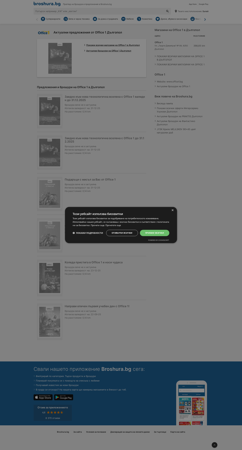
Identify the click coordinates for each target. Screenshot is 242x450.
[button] (88, 232)
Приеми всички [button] (154, 233)
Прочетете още (113, 225)
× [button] (172, 210)
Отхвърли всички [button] (122, 233)
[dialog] (121, 225)
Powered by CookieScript (158, 240)
